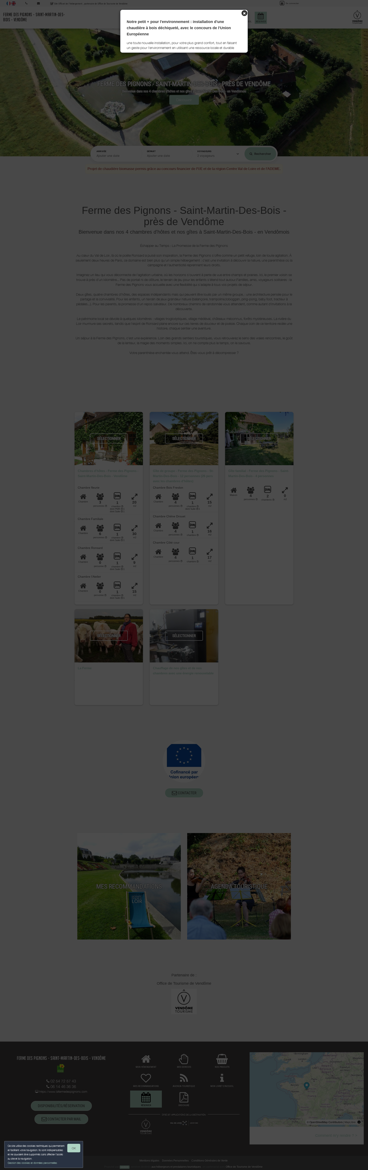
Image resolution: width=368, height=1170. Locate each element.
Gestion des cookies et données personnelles (32, 1162)
